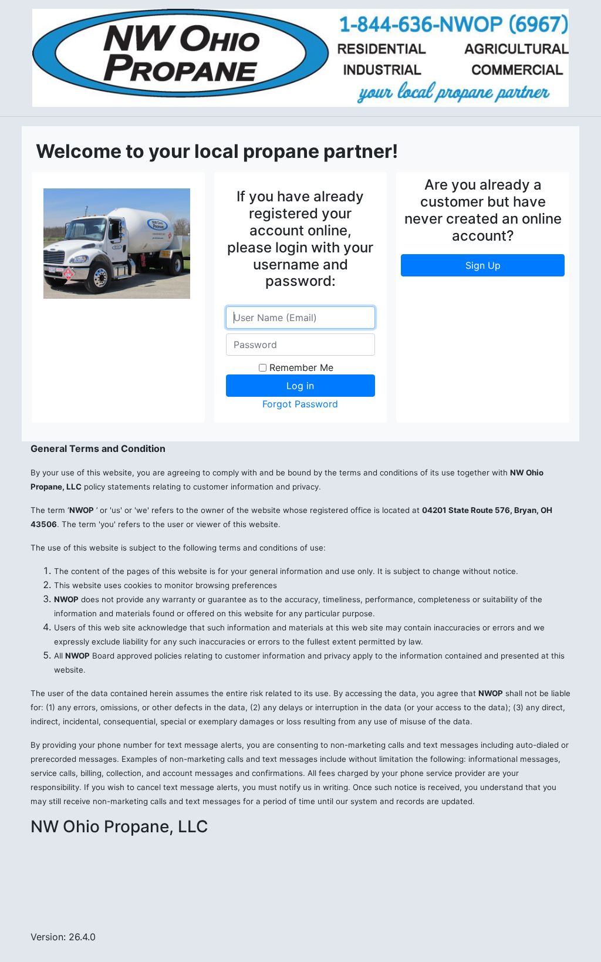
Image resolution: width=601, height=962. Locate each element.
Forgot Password (300, 404)
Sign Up (483, 265)
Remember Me (301, 367)
